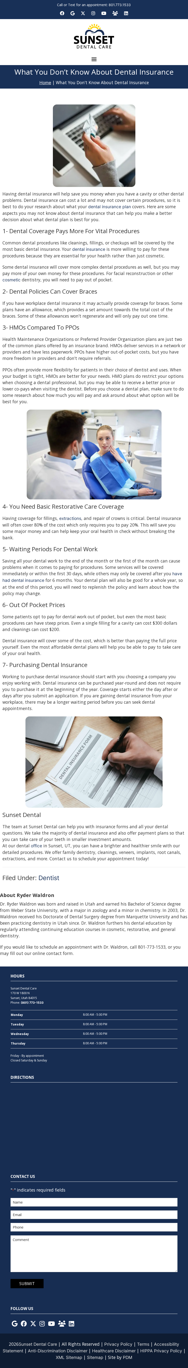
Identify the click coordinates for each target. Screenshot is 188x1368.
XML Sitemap (69, 1357)
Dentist (48, 878)
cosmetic (12, 279)
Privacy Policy (118, 1344)
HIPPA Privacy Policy (161, 1350)
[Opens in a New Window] (62, 13)
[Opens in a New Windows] (15, 1323)
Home (45, 82)
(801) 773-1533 (32, 1002)
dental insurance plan (109, 206)
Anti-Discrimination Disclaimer (57, 1350)
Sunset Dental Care (38, 1344)
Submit (27, 1283)
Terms (143, 1344)
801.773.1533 (120, 5)
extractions (70, 518)
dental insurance (88, 249)
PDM (127, 1357)
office (36, 845)
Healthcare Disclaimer (114, 1350)
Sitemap (95, 1357)
